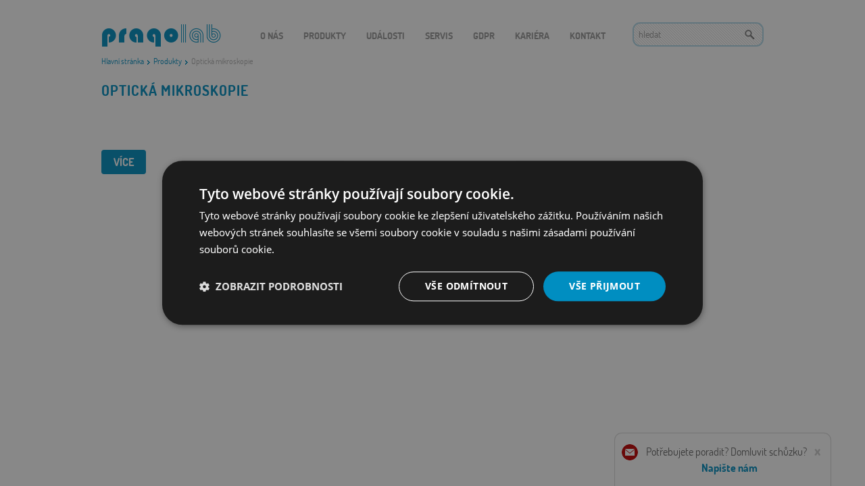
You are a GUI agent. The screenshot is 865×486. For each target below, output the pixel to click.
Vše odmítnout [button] (466, 285)
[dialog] (432, 243)
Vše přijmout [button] (604, 285)
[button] (271, 286)
